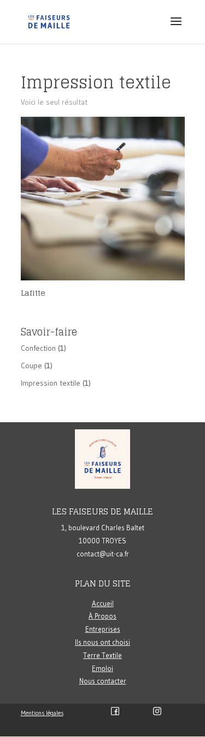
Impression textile (50, 383)
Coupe (31, 365)
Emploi (102, 668)
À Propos (102, 616)
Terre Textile (102, 655)
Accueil (103, 603)
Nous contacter (102, 680)
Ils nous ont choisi (102, 642)
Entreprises (102, 629)
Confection (38, 348)
